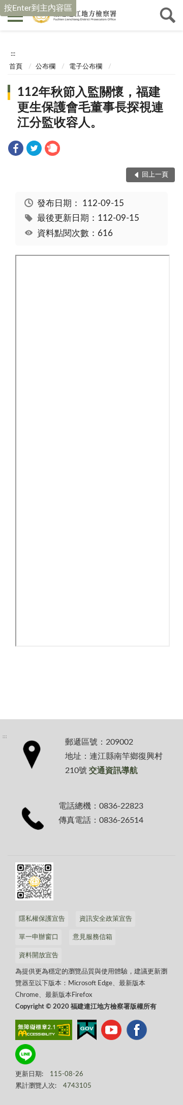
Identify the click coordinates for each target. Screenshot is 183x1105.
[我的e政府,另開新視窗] (87, 1032)
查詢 (167, 15)
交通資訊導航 (113, 770)
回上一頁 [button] (155, 175)
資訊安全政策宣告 (105, 919)
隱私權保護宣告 (42, 919)
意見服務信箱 (92, 937)
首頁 (15, 66)
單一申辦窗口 (38, 937)
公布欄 (45, 66)
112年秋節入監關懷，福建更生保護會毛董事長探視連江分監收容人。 (90, 107)
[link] (15, 150)
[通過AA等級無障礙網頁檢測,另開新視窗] (43, 1032)
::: (13, 54)
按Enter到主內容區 (38, 8)
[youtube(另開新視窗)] (111, 1032)
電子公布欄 (85, 66)
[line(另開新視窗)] (25, 1056)
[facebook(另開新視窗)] (137, 1032)
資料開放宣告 (38, 955)
